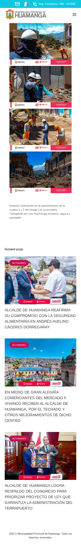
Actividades (19, 263)
